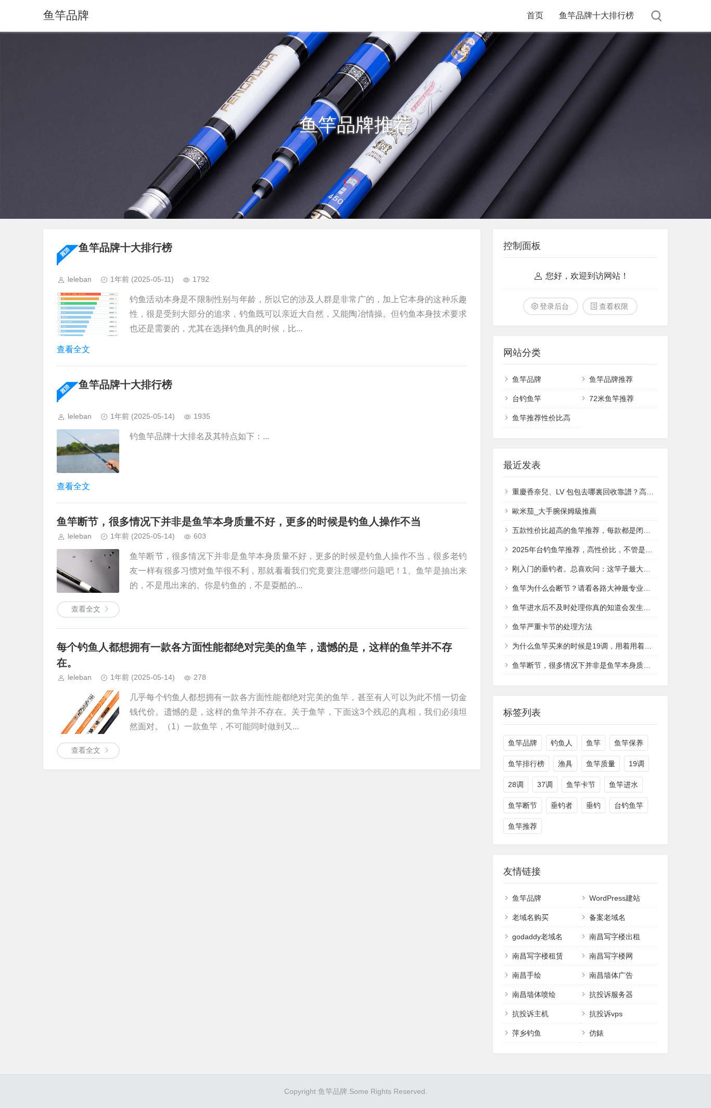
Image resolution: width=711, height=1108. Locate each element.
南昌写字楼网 (611, 956)
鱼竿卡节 (580, 784)
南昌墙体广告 (611, 975)
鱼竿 (593, 743)
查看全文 (73, 349)
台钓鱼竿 (526, 398)
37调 (545, 784)
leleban (80, 279)
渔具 (565, 764)
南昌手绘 (526, 975)
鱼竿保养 (628, 743)
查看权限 (613, 306)
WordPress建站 (614, 898)
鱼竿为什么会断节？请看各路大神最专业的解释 (588, 588)
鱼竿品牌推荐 (611, 379)
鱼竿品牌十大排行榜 (596, 15)
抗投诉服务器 (611, 994)
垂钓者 (562, 805)
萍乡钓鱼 (526, 1033)
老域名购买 (530, 917)
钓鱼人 (562, 743)
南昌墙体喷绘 (534, 994)
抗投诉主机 (530, 1014)
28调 (516, 784)
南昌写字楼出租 (614, 936)
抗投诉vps (606, 1014)
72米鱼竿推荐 (611, 398)
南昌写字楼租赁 (537, 956)
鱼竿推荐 (522, 826)
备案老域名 (607, 917)
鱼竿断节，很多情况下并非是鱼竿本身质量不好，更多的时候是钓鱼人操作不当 (239, 521)
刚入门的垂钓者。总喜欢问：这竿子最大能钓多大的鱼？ (603, 569)
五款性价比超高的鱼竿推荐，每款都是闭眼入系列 (592, 530)
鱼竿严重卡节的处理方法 (552, 627)
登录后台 (554, 306)
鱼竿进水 (623, 784)
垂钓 (593, 805)
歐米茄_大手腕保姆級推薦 (554, 511)
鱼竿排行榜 (526, 764)
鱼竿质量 (600, 764)
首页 (535, 15)
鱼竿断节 (522, 805)
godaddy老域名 (537, 936)
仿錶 (596, 1033)
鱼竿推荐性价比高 (541, 418)
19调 (636, 764)
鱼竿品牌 (66, 15)
